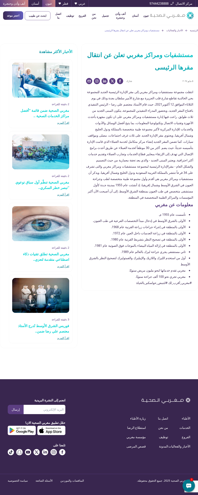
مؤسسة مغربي (139, 437)
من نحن (94, 15)
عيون (146, 15)
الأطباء (186, 418)
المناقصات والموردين (72, 480)
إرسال (16, 409)
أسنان (135, 15)
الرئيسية (194, 30)
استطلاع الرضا (139, 428)
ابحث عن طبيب (37, 15)
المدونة (163, 446)
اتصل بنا (58, 15)
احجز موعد (13, 15)
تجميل (105, 15)
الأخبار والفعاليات (174, 30)
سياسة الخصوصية (18, 480)
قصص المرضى (139, 446)
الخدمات (184, 428)
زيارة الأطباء (139, 418)
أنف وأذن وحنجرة (120, 15)
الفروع (82, 15)
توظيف (70, 15)
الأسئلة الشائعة (44, 480)
